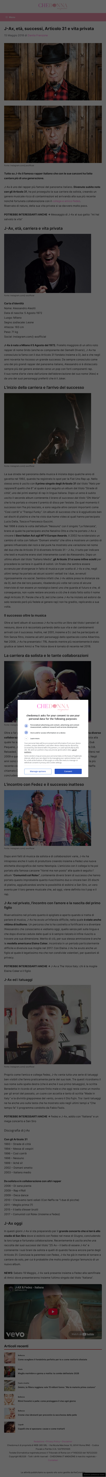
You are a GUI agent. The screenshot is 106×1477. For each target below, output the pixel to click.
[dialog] (53, 738)
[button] (53, 739)
